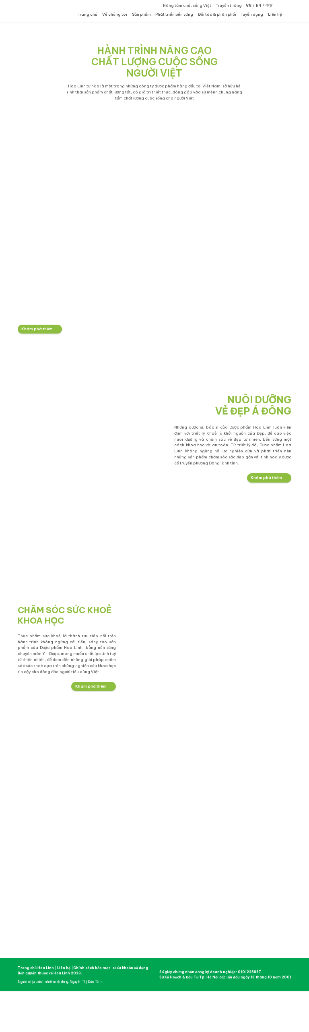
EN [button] (258, 5)
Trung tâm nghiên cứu (116, 810)
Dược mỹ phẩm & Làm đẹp (169, 810)
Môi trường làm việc (259, 805)
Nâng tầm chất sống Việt (187, 5)
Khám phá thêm (37, 329)
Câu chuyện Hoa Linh (116, 805)
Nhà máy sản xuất (114, 815)
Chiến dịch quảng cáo (212, 810)
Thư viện (202, 815)
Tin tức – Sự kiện (209, 805)
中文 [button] (269, 5)
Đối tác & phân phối (217, 14)
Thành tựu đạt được (115, 821)
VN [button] (248, 5)
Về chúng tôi (114, 14)
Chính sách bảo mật (91, 968)
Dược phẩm (157, 805)
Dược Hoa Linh (41, 10)
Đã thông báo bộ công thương (226, 932)
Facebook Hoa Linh (23, 941)
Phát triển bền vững (174, 14)
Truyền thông (229, 5)
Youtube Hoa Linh (39, 941)
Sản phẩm (141, 14)
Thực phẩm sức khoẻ (164, 815)
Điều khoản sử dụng (130, 968)
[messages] (302, 516)
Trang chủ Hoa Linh (36, 968)
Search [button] (289, 15)
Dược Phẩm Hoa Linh (50, 852)
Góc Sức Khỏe (207, 821)
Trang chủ (87, 14)
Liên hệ (275, 14)
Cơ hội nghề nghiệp (258, 810)
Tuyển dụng (252, 14)
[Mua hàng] (302, 502)
